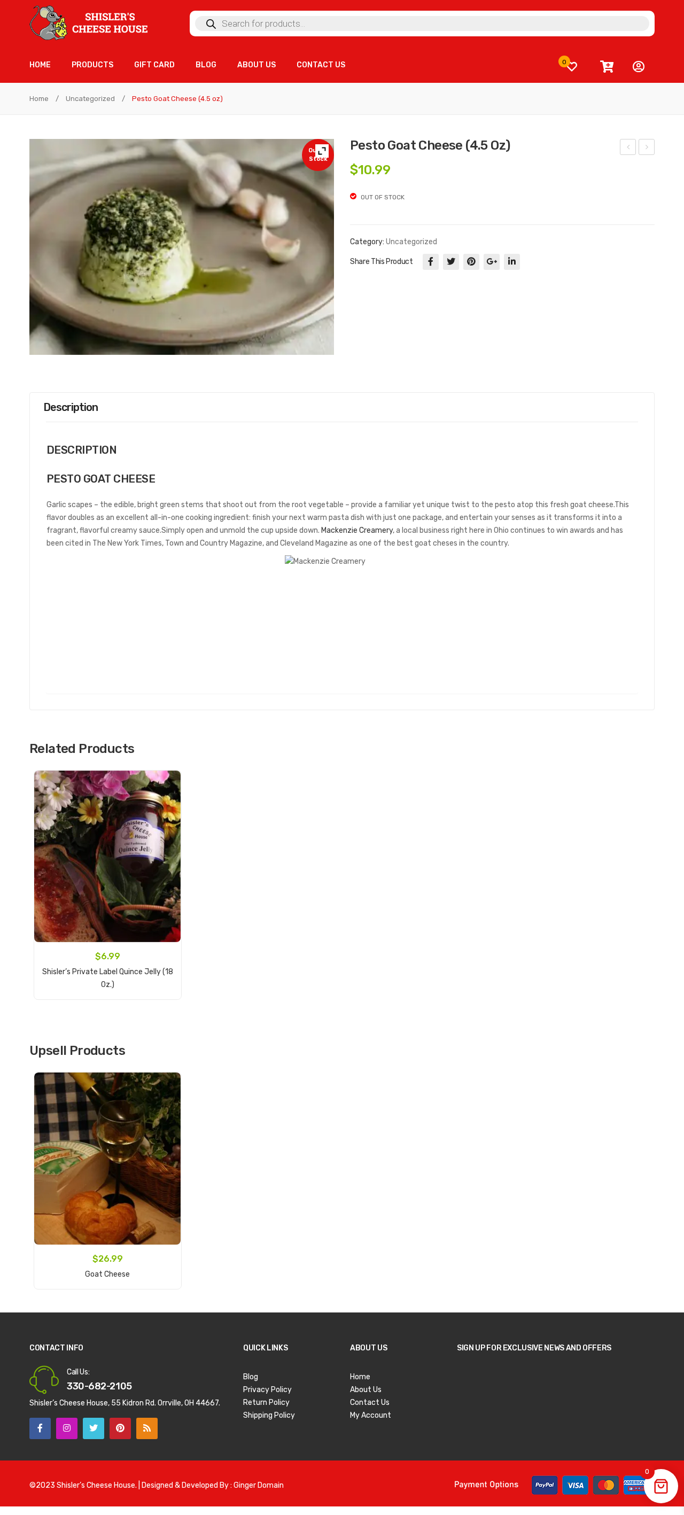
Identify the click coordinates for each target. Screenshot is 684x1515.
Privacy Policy (267, 1389)
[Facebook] (431, 262)
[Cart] (606, 67)
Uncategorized (90, 99)
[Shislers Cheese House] (89, 22)
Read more (107, 1268)
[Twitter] (451, 262)
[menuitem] (40, 65)
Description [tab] (70, 407)
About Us (366, 1389)
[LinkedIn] (512, 262)
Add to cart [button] (107, 978)
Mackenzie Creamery (357, 530)
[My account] (639, 67)
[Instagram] (66, 1428)
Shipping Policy (269, 1415)
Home (39, 99)
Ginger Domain (259, 1485)
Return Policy (266, 1402)
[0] (571, 66)
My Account (370, 1415)
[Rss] (147, 1428)
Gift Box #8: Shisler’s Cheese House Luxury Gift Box (647, 148)
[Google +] (492, 262)
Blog (250, 1376)
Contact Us (370, 1402)
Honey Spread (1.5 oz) (628, 148)
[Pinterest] (471, 262)
